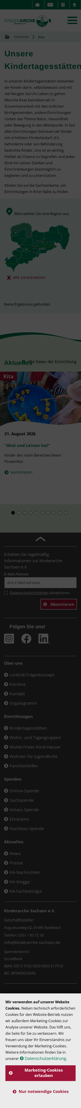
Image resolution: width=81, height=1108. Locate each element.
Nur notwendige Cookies (44, 1091)
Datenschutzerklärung (45, 1058)
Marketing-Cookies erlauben (44, 1072)
